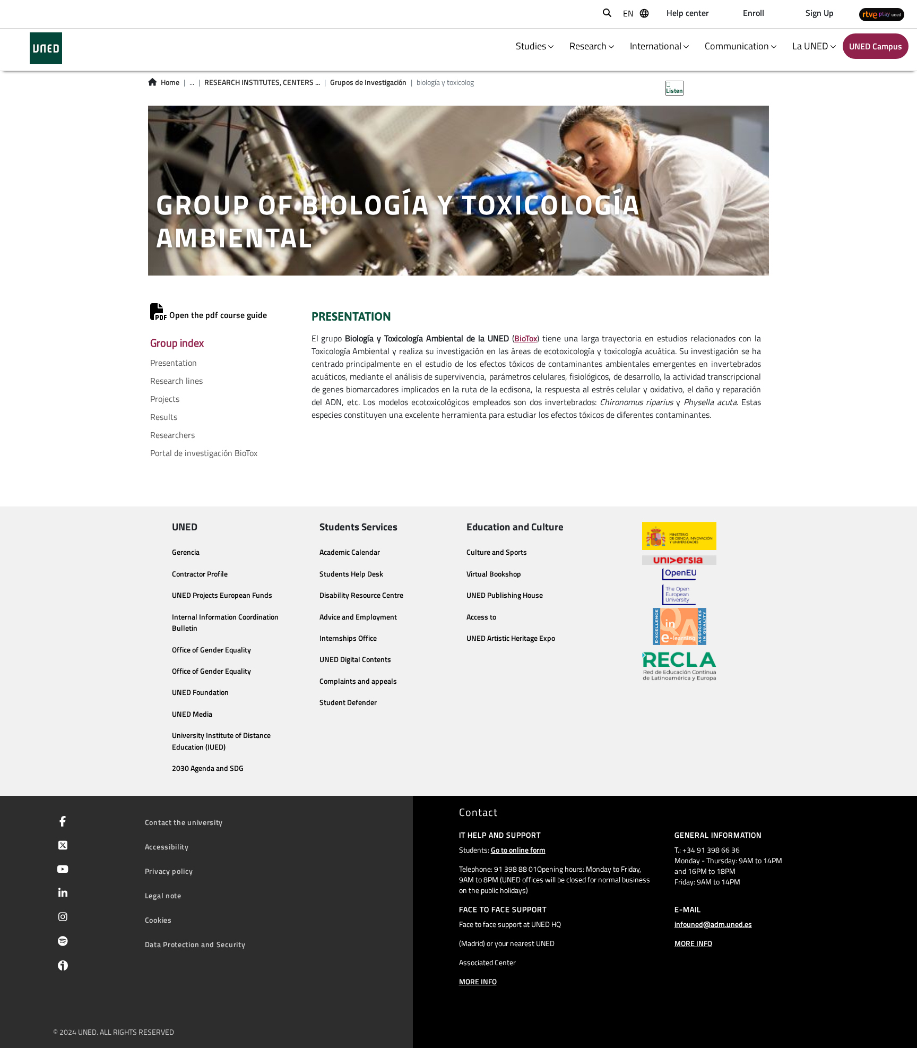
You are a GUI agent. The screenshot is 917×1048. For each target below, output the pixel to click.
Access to (481, 617)
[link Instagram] (60, 918)
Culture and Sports (496, 552)
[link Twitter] (60, 846)
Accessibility (167, 846)
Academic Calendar (349, 552)
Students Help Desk (351, 574)
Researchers (172, 434)
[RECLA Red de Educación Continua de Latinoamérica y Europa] (679, 666)
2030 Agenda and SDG (208, 768)
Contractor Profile (200, 574)
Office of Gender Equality (211, 650)
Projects (164, 398)
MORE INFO (478, 981)
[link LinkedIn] (60, 894)
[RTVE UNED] (881, 14)
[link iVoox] (61, 968)
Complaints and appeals (358, 681)
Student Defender (348, 702)
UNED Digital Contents (355, 659)
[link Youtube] (60, 870)
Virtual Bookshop (493, 574)
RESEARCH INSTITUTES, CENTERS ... (262, 82)
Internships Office (348, 638)
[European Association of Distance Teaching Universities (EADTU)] (679, 626)
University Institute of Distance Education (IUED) (221, 741)
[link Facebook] (60, 822)
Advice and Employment (358, 617)
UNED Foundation (200, 692)
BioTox (525, 338)
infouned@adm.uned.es (713, 924)
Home (170, 82)
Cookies (158, 919)
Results (163, 416)
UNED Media (192, 714)
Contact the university (184, 822)
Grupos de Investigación (368, 82)
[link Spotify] (61, 942)
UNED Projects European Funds (222, 595)
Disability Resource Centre (361, 595)
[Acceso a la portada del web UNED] (46, 48)
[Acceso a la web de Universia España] (679, 559)
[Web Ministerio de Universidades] (679, 536)
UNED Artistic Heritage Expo (510, 638)
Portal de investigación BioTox (203, 452)
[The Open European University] (679, 586)
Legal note (163, 895)
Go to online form (518, 849)
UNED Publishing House (504, 595)
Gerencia (186, 552)
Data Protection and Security (195, 944)
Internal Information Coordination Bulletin (225, 622)
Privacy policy (169, 871)
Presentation (173, 362)
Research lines (176, 380)
